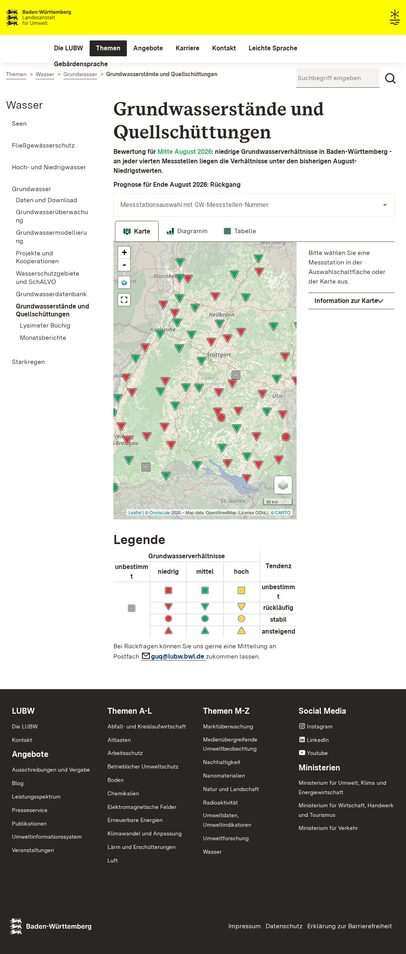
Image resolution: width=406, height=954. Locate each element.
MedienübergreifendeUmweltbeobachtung (230, 744)
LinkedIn (318, 740)
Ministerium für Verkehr (328, 828)
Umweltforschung (226, 838)
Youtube (317, 753)
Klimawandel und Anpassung (144, 833)
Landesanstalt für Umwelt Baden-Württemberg (52, 17)
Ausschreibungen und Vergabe (51, 769)
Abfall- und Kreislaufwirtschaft (146, 726)
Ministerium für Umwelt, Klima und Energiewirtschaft (342, 787)
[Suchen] (390, 78)
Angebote (30, 754)
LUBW (23, 711)
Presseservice (30, 810)
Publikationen (29, 823)
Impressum (244, 926)
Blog (17, 783)
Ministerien (319, 767)
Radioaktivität (220, 802)
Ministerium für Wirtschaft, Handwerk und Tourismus (346, 810)
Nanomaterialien (224, 775)
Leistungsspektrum (36, 796)
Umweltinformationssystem (47, 836)
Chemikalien (123, 793)
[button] (351, 301)
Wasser (24, 104)
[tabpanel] (253, 453)
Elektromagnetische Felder (141, 807)
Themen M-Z (226, 711)
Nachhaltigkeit (221, 762)
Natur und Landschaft (231, 789)
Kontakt (22, 740)
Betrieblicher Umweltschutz (142, 766)
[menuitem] (69, 48)
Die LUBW (25, 726)
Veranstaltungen (33, 850)
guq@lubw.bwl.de (178, 656)
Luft (112, 860)
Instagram (320, 726)
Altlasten (119, 740)
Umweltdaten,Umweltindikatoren (227, 820)
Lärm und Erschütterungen (141, 847)
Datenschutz (284, 926)
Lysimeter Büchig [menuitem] (45, 325)
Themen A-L (129, 711)
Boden (115, 780)
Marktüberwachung (228, 726)
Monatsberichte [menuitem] (43, 337)
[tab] (137, 231)
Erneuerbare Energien (135, 820)
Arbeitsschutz (125, 753)
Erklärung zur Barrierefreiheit (349, 926)
